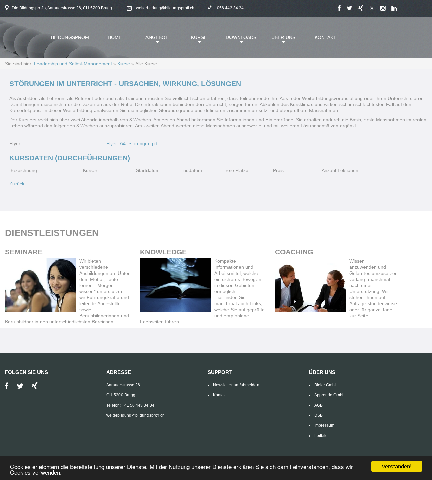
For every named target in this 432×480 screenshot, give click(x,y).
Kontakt (325, 37)
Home (115, 37)
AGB (318, 405)
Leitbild (321, 435)
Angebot (152, 40)
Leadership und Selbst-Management (73, 63)
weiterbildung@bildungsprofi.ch (165, 8)
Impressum (324, 425)
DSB (318, 415)
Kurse (193, 40)
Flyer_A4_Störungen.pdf (132, 143)
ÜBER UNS (279, 40)
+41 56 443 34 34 (138, 405)
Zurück (16, 183)
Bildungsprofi (70, 37)
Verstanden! (397, 466)
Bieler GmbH (326, 385)
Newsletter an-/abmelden (236, 385)
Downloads (239, 40)
